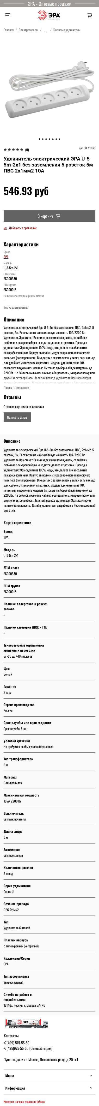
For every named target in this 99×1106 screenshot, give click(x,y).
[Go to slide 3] (46, 139)
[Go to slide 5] (53, 139)
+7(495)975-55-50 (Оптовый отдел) (28, 1048)
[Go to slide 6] (56, 139)
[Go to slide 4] (49, 139)
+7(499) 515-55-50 (16, 1042)
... (46, 30)
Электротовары (28, 29)
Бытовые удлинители (66, 29)
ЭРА (6, 256)
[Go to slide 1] (39, 139)
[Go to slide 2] (42, 139)
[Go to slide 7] (59, 139)
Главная (9, 29)
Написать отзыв (17, 417)
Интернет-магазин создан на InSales (24, 1101)
